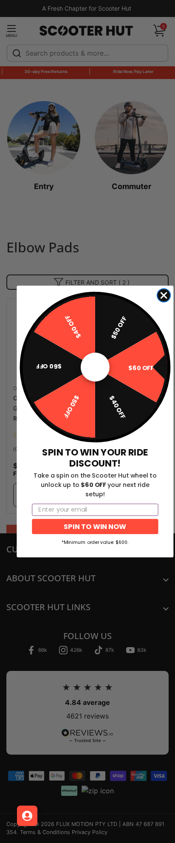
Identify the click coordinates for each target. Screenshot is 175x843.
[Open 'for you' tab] (27, 816)
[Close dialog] (163, 295)
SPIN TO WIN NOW (95, 526)
